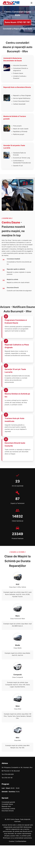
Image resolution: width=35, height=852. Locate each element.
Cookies (11, 841)
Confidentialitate (20, 841)
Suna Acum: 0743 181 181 (17, 22)
